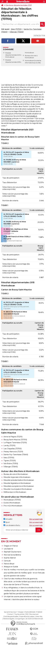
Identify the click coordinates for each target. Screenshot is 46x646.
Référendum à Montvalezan (15, 492)
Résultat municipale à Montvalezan (18, 489)
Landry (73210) (9, 445)
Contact (10, 614)
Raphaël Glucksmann (12, 552)
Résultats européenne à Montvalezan (19, 486)
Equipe (21, 612)
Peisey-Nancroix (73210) (13, 452)
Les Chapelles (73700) (12, 449)
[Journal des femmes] (12, 629)
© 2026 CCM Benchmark (34, 619)
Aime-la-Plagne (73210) (13, 437)
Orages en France (11, 546)
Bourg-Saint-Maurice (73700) (15, 440)
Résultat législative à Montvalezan (17, 483)
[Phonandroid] (34, 643)
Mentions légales (8, 619)
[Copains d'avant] (12, 638)
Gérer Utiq (39, 616)
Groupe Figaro (20, 619)
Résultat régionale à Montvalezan (17, 477)
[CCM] (34, 629)
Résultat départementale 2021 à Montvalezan (13, 55)
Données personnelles (11, 616)
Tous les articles (19, 614)
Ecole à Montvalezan (12, 503)
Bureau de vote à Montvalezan (16, 474)
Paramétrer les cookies (26, 616)
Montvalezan (29, 60)
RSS (27, 614)
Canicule (7, 561)
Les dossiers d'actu (12, 525)
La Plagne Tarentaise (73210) (15, 443)
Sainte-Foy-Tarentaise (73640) (16, 454)
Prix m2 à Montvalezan (13, 506)
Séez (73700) (16, 29)
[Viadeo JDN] (34, 638)
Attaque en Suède (11, 567)
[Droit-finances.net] (34, 633)
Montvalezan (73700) (12, 500)
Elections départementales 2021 (19, 5)
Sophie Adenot (10, 558)
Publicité (39, 612)
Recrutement (34, 614)
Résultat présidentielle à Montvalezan (19, 480)
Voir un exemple (36, 519)
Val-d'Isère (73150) (11, 463)
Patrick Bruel (9, 564)
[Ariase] (12, 643)
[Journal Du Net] (12, 633)
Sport (7, 522)
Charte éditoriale (29, 612)
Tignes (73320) (10, 461)
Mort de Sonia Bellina (12, 555)
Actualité (8, 519)
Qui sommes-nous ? (10, 612)
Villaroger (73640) (16, 32)
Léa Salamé (8, 549)
